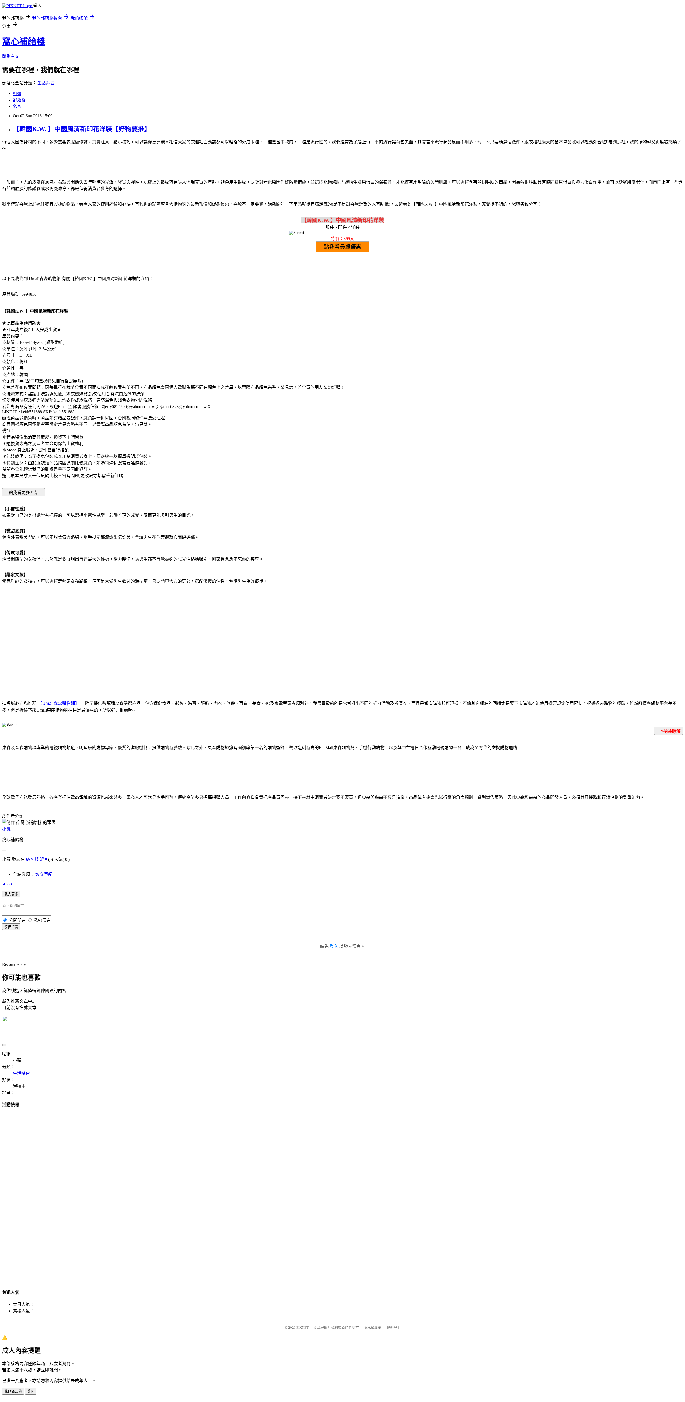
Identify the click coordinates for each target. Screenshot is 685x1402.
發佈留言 (11, 927)
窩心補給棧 (23, 41)
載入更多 (11, 894)
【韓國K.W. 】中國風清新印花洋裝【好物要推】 (82, 129)
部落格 (19, 100)
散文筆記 (43, 874)
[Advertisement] (297, 631)
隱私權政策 (372, 1327)
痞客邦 (32, 859)
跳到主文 (10, 56)
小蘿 (6, 829)
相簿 (17, 93)
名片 (17, 106)
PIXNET (302, 1327)
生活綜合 (46, 83)
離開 (30, 1391)
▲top (7, 884)
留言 (44, 859)
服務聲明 (393, 1327)
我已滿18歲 (13, 1391)
